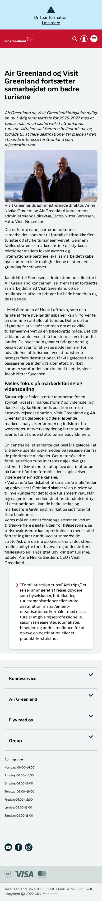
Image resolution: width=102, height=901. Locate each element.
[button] (84, 38)
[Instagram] (28, 847)
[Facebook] (18, 847)
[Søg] (75, 39)
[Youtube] (8, 847)
